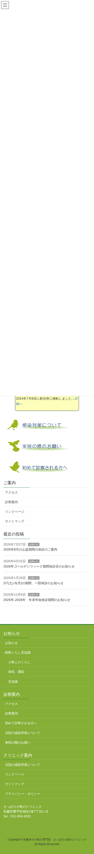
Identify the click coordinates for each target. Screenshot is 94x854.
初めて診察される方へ (21, 723)
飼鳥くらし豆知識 (18, 652)
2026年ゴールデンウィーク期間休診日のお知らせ (39, 566)
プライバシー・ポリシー (22, 794)
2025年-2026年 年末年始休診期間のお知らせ (36, 600)
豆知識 (13, 681)
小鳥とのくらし (19, 662)
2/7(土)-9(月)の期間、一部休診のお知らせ (33, 583)
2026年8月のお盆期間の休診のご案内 (30, 549)
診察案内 (11, 502)
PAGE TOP (87, 824)
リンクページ (14, 511)
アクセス (11, 492)
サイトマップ (14, 521)
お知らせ (33, 544)
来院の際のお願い (18, 742)
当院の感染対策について (22, 733)
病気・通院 (16, 672)
